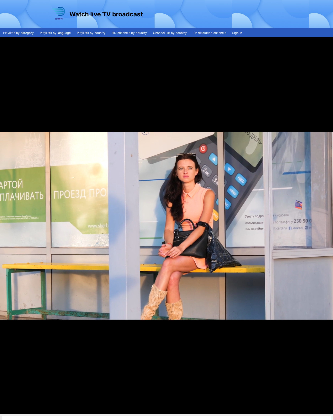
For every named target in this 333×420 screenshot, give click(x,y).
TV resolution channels (209, 33)
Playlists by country (91, 33)
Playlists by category (18, 33)
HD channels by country (129, 33)
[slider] (166, 411)
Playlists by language (55, 33)
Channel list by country (170, 33)
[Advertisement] (214, 14)
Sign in (237, 33)
